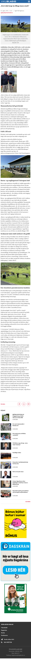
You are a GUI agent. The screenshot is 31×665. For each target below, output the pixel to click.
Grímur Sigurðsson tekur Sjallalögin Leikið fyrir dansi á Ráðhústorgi (20, 483)
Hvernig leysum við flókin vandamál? (19, 434)
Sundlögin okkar (17, 452)
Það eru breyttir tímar (18, 471)
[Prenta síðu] (24, 404)
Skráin (3, 633)
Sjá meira (27, 501)
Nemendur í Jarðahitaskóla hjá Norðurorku (20, 462)
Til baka (3, 404)
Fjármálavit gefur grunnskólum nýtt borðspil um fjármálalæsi (21, 491)
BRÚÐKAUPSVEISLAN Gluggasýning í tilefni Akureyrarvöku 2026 (18, 416)
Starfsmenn (4, 635)
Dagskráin (4, 630)
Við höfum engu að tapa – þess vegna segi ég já (20, 443)
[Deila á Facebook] (19, 404)
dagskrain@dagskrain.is (18, 655)
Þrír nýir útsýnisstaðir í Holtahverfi (18, 424)
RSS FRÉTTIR (8, 642)
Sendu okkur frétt (9, 639)
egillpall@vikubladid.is (7, 12)
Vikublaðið (4, 627)
